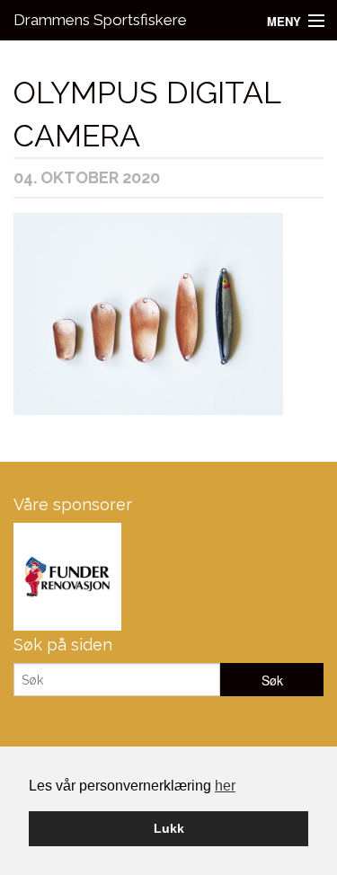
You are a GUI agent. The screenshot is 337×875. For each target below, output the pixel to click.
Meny (284, 21)
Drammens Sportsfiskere (100, 20)
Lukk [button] (169, 828)
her (225, 785)
